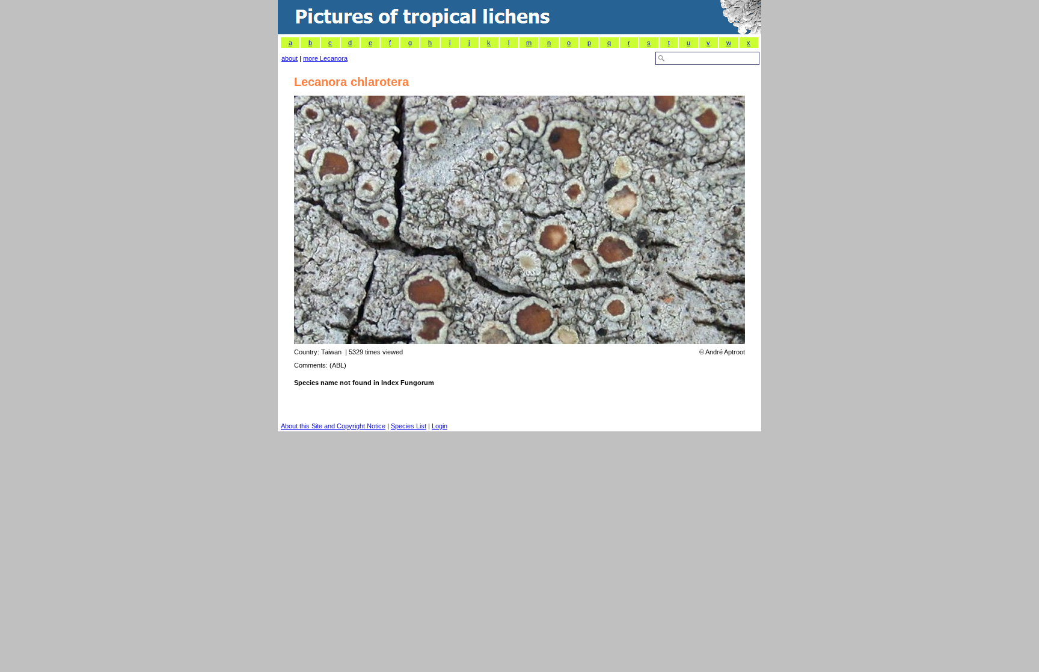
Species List (408, 426)
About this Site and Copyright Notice (333, 426)
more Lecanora (325, 58)
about (289, 58)
